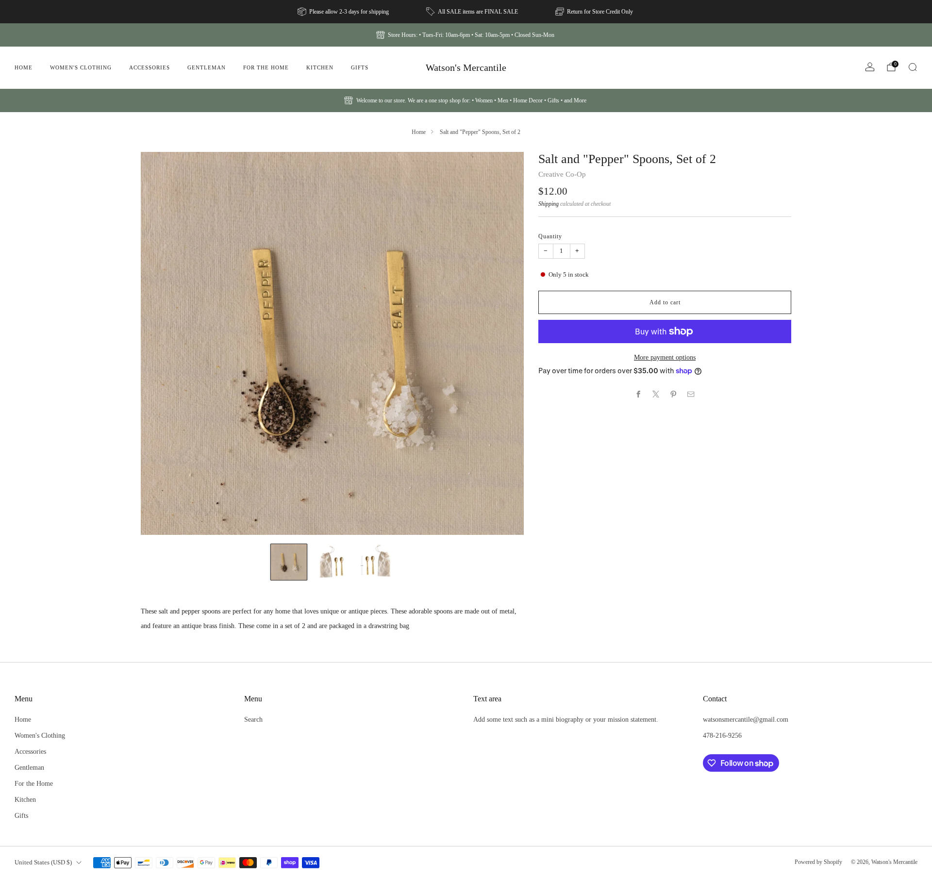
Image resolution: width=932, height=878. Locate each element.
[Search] (912, 67)
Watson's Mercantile (466, 67)
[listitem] (344, 11)
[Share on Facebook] (638, 394)
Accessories (149, 67)
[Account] (870, 67)
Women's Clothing (81, 67)
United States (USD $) (43, 862)
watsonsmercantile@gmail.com (745, 719)
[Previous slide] (160, 343)
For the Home (266, 67)
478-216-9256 (722, 735)
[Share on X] (656, 394)
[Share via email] (691, 394)
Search (253, 719)
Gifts (359, 67)
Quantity (550, 236)
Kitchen (319, 67)
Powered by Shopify (818, 862)
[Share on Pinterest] (673, 394)
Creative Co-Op (562, 174)
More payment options (665, 357)
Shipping (548, 203)
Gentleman (206, 67)
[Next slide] (505, 343)
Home (24, 67)
